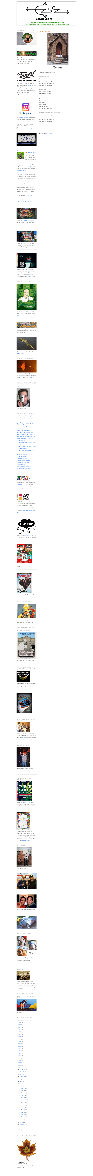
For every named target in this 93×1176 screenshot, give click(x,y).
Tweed (29, 85)
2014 (19, 1051)
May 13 (23, 1105)
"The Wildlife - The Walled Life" (28, 220)
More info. (32, 686)
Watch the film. (32, 806)
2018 (19, 1041)
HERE (30, 92)
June (21, 1083)
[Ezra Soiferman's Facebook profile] (26, 128)
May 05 (23, 1112)
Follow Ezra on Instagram (23, 418)
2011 (19, 1058)
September (22, 1076)
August (22, 1079)
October (22, 1074)
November (22, 1072)
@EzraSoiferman (24, 117)
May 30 (23, 1090)
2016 (19, 1046)
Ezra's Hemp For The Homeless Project (26, 436)
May (21, 1086)
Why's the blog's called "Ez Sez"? (25, 424)
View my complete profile (24, 201)
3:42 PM (59, 124)
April (21, 1120)
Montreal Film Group (22, 426)
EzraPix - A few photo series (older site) (26, 438)
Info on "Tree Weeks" (22, 456)
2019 (19, 1039)
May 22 (23, 1095)
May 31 (23, 1088)
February (22, 1124)
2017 (19, 1044)
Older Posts (73, 130)
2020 (19, 1036)
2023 (19, 1029)
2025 (19, 1025)
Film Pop (27, 535)
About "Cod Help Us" (22, 454)
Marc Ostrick (27, 802)
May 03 (23, 1117)
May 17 (23, 1102)
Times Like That (44, 31)
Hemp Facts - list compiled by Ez (25, 432)
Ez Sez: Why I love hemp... (23, 430)
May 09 (23, 1110)
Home (58, 130)
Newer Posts (42, 130)
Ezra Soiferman (31, 152)
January (22, 1127)
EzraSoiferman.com (24, 58)
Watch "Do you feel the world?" (24, 462)
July (21, 1081)
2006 (19, 1130)
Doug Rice (30, 377)
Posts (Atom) (49, 133)
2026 (19, 1022)
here (31, 195)
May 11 (23, 1107)
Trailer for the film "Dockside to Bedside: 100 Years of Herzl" (27, 447)
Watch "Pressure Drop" (22, 458)
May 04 (23, 1114)
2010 (19, 1060)
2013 (19, 1053)
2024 (19, 1027)
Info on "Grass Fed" (21, 440)
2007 (19, 1067)
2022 (19, 1032)
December (22, 1069)
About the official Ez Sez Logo (24, 434)
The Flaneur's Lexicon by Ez (24, 468)
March (21, 1122)
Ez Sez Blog (30, 167)
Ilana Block (26, 199)
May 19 (23, 1097)
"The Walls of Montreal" (26, 243)
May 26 (23, 1093)
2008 (19, 1065)
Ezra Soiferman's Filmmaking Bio (25, 416)
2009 (19, 1063)
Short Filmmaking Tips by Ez (24, 466)
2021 (19, 1034)
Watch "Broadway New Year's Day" (25, 460)
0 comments (65, 124)
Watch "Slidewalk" (21, 464)
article (30, 567)
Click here (24, 958)
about (23, 737)
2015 (19, 1048)
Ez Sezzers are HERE (22, 428)
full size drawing (26, 840)
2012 (19, 1055)
